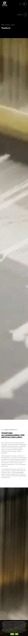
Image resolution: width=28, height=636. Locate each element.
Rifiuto (17, 634)
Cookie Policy (20, 632)
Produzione (7, 25)
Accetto (12, 634)
